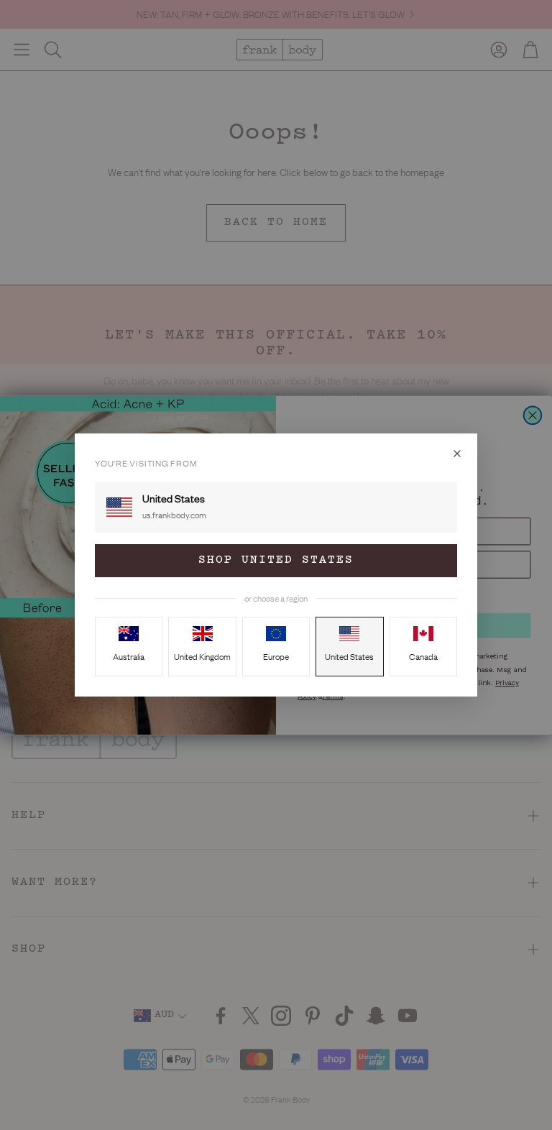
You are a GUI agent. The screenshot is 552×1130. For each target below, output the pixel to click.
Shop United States (276, 560)
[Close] (457, 453)
